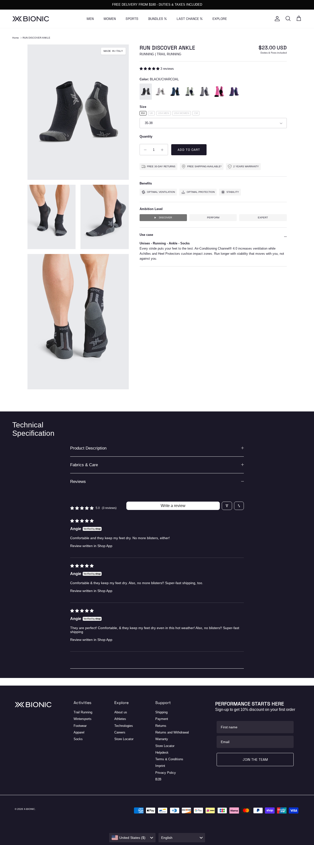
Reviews (78, 481)
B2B (158, 779)
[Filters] (227, 506)
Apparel (79, 732)
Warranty (161, 739)
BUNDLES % (157, 18)
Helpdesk (162, 752)
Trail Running (83, 712)
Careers (119, 732)
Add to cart (189, 150)
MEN (90, 18)
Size (143, 107)
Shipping (161, 712)
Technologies (123, 726)
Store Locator (123, 739)
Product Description (88, 448)
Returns (160, 726)
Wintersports (83, 719)
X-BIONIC (29, 809)
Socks (78, 739)
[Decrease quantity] (144, 149)
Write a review (173, 506)
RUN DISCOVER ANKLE (36, 37)
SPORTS (132, 18)
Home (15, 37)
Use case (146, 235)
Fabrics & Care (84, 465)
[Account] (276, 19)
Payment (161, 719)
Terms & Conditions (169, 759)
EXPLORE (219, 18)
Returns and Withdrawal (172, 732)
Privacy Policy (165, 773)
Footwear (80, 726)
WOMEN (110, 18)
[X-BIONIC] (30, 18)
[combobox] (132, 838)
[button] (150, 68)
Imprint (160, 766)
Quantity (146, 136)
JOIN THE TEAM (255, 759)
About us (120, 712)
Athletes (120, 719)
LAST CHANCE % (190, 18)
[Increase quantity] (163, 149)
